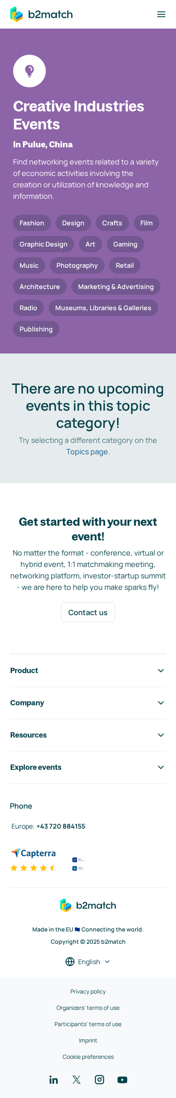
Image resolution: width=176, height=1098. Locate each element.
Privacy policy (88, 991)
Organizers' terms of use (88, 1007)
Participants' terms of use (88, 1024)
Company (27, 702)
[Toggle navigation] (161, 14)
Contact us (88, 612)
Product (24, 670)
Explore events (35, 767)
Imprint (88, 1040)
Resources (28, 735)
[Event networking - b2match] (41, 14)
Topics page (87, 451)
